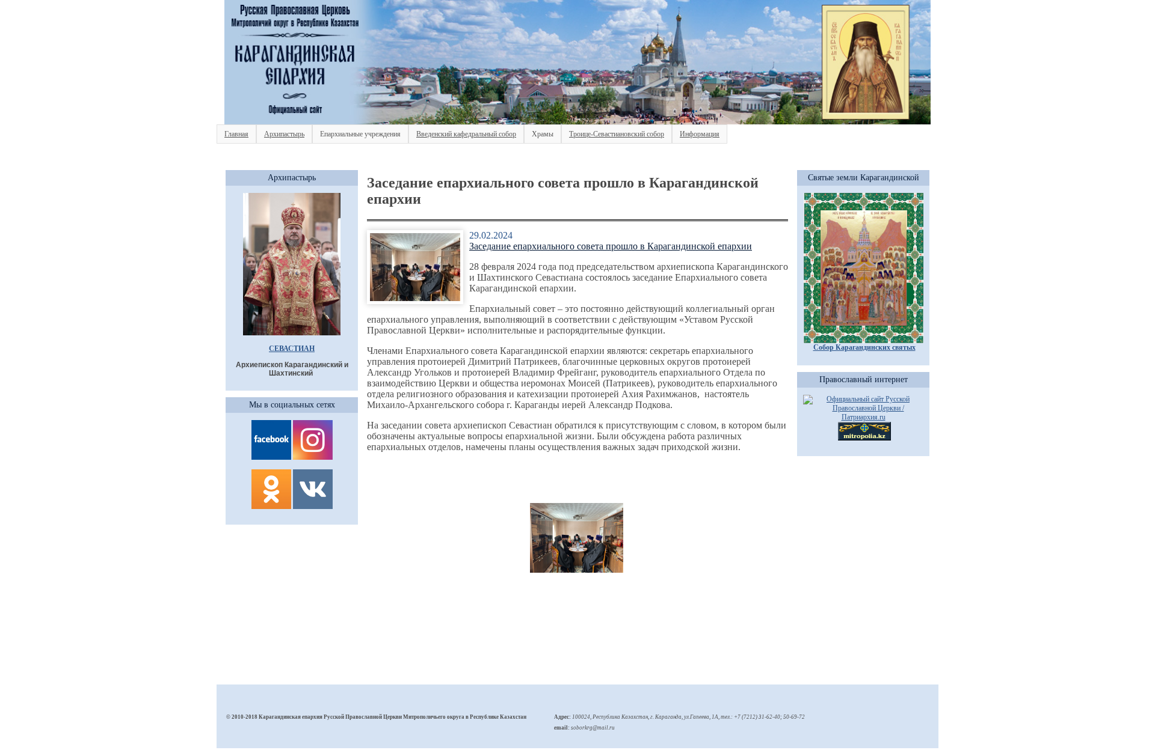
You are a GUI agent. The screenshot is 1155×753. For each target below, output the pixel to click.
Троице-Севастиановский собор (616, 134)
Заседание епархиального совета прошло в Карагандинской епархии (610, 246)
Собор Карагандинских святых (864, 347)
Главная (236, 134)
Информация (699, 134)
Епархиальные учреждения (360, 134)
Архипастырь (284, 134)
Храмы (542, 134)
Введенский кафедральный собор (466, 134)
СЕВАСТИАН (292, 348)
